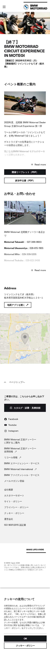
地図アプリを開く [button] (16, 304)
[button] (4, 7)
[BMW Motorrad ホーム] (35, 7)
